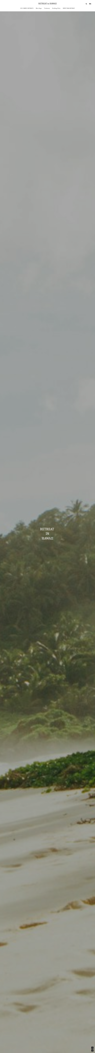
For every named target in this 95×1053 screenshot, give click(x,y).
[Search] (86, 4)
